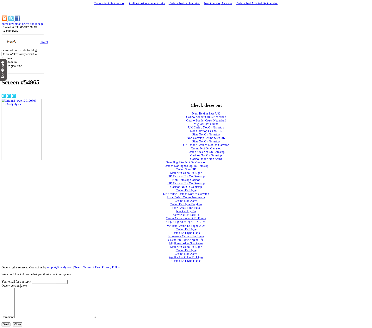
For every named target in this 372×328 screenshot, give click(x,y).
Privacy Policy (111, 267)
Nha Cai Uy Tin (186, 211)
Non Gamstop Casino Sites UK (206, 138)
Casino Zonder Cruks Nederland (206, 117)
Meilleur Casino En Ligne (186, 172)
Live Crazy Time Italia (186, 207)
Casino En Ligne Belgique (186, 204)
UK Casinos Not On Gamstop (186, 176)
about (33, 23)
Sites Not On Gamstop (206, 134)
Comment (8, 317)
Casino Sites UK (186, 169)
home (5, 23)
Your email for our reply (16, 281)
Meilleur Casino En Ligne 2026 (186, 225)
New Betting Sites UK (206, 113)
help (40, 23)
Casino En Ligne (186, 190)
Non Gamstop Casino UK (206, 131)
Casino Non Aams (186, 200)
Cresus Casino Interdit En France (186, 218)
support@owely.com (59, 267)
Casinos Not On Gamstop (109, 3)
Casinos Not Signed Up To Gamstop (186, 165)
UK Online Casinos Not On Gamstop (206, 145)
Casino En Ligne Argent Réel (186, 239)
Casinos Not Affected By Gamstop (257, 3)
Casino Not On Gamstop (206, 148)
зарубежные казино (186, 214)
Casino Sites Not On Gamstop (206, 152)
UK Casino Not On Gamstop (206, 127)
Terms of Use (91, 267)
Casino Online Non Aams (206, 159)
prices (25, 23)
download (15, 23)
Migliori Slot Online (206, 124)
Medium (11, 62)
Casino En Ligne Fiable (186, 232)
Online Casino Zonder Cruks (147, 3)
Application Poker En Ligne (186, 257)
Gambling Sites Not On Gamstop (186, 162)
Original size (14, 66)
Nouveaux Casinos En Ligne (186, 236)
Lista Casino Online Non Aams (186, 197)
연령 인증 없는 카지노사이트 (186, 222)
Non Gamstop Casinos (218, 3)
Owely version (11, 285)
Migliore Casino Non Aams (186, 243)
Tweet (44, 42)
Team (77, 267)
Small (9, 58)
